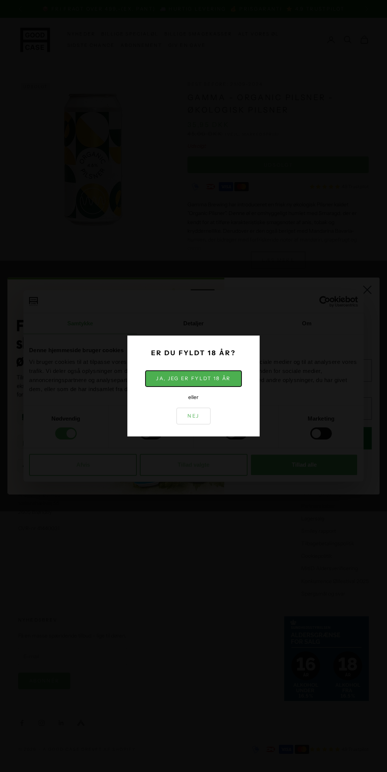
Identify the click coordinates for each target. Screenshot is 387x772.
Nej (193, 416)
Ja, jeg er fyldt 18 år (193, 378)
